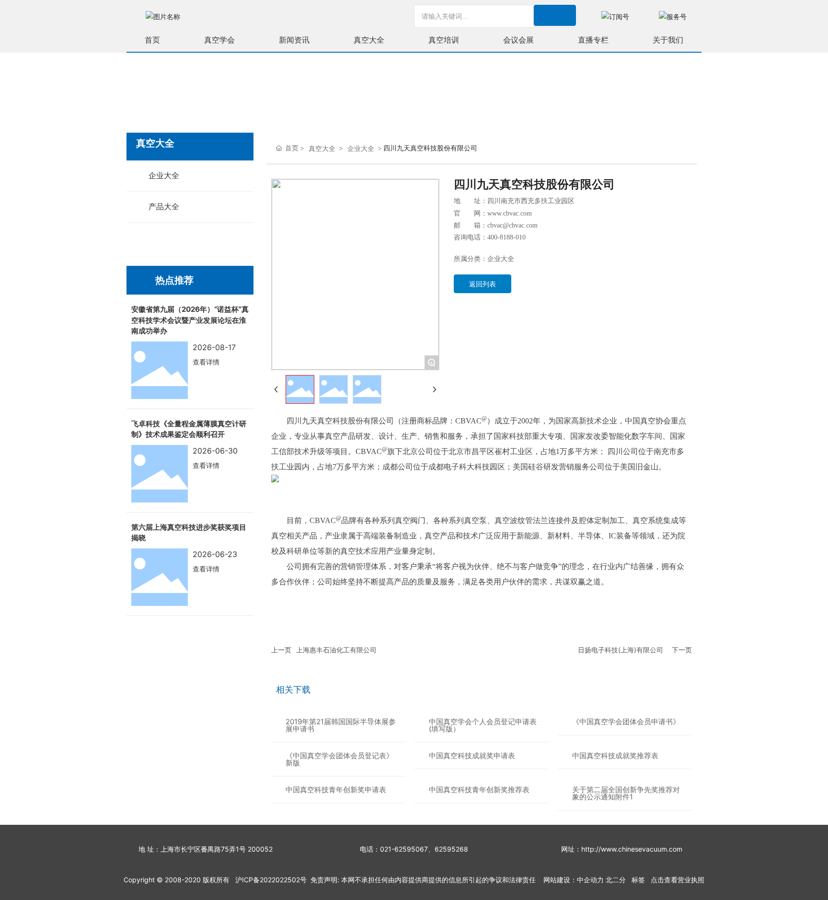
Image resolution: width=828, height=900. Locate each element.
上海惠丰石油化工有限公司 (336, 650)
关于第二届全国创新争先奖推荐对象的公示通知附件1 (626, 793)
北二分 (616, 880)
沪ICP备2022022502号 (271, 880)
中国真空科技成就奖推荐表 (615, 755)
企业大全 (360, 148)
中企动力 (590, 880)
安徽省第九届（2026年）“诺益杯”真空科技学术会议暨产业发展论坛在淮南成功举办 (190, 320)
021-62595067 (404, 849)
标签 (638, 880)
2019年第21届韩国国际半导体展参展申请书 (341, 725)
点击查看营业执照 (677, 880)
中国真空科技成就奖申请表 (472, 755)
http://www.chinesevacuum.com (631, 849)
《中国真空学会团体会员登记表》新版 (339, 759)
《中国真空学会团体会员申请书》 (626, 721)
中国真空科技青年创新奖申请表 (336, 789)
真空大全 (322, 148)
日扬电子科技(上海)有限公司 (620, 650)
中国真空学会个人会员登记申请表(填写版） (483, 725)
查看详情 (206, 362)
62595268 (451, 849)
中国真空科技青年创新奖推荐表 (479, 789)
